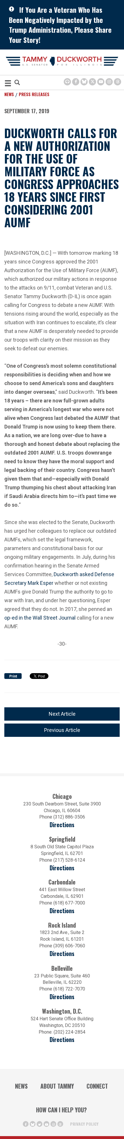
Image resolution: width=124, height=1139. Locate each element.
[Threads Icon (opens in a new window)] (117, 81)
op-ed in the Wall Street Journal (40, 617)
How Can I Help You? (61, 1109)
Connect (97, 1086)
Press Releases (34, 94)
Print (13, 676)
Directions (62, 825)
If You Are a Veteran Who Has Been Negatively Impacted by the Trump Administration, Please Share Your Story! (60, 24)
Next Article (62, 714)
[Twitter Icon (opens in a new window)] (92, 81)
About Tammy (57, 1086)
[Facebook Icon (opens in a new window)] (75, 81)
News (9, 94)
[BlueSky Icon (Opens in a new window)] (84, 81)
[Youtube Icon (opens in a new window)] (100, 81)
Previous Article (62, 730)
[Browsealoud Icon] (67, 81)
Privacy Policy (84, 1124)
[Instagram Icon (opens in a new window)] (109, 81)
